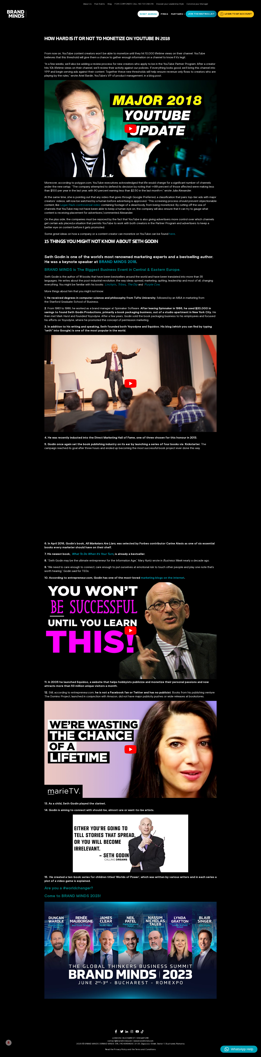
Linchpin (110, 284)
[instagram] (133, 1031)
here (172, 233)
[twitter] (122, 1031)
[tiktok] (143, 1031)
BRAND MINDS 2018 (117, 261)
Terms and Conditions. (145, 1049)
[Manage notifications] (8, 1042)
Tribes (122, 284)
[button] (238, 1049)
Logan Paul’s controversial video (80, 204)
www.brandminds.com (143, 1041)
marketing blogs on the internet (162, 577)
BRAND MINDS (58, 269)
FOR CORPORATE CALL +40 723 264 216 (134, 4)
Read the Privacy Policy (116, 1049)
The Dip (133, 284)
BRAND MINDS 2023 (80, 895)
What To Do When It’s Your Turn (92, 553)
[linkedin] (127, 1031)
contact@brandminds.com (120, 1041)
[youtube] (138, 1031)
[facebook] (117, 1031)
